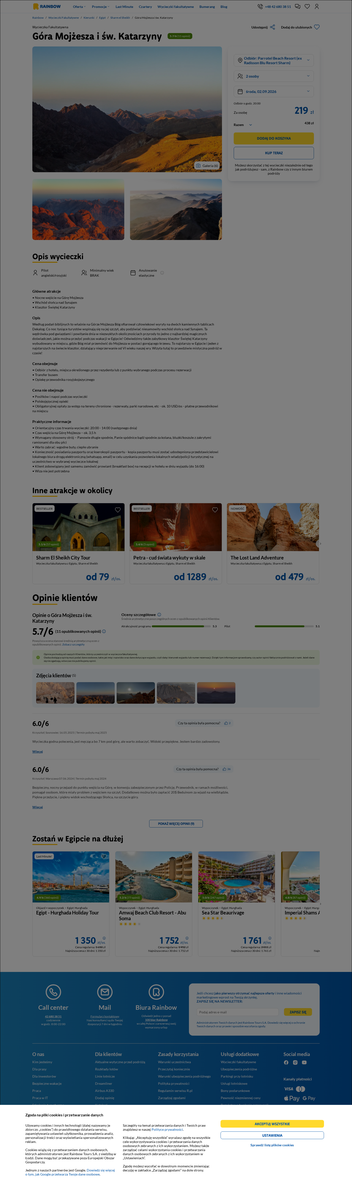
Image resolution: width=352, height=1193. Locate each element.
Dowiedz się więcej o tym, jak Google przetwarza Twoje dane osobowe (70, 1172)
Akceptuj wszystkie (274, 1125)
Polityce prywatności (167, 1129)
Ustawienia (280, 1136)
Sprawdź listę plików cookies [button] (272, 1145)
